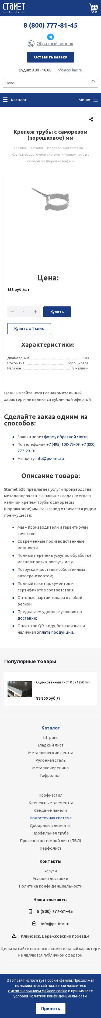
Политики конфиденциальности (58, 996)
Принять (50, 1008)
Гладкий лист (51, 745)
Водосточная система (51, 818)
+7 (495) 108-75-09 (63, 444)
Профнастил (50, 795)
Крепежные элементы (51, 802)
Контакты (50, 861)
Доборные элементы (50, 825)
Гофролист (50, 775)
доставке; (27, 618)
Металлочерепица (50, 767)
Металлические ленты (50, 752)
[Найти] (93, 82)
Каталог (50, 727)
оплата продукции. (55, 632)
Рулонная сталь (50, 760)
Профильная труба (50, 833)
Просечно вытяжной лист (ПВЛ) (50, 840)
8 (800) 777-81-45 (50, 25)
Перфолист (50, 848)
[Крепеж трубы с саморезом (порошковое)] (50, 213)
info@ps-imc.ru (69, 70)
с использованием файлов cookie (37, 991)
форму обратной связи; (66, 436)
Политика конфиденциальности (50, 886)
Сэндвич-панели (50, 810)
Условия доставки (50, 878)
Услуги (50, 871)
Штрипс (50, 737)
